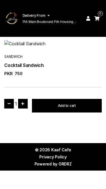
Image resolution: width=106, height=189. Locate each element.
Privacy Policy (53, 156)
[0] (96, 18)
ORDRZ (65, 164)
